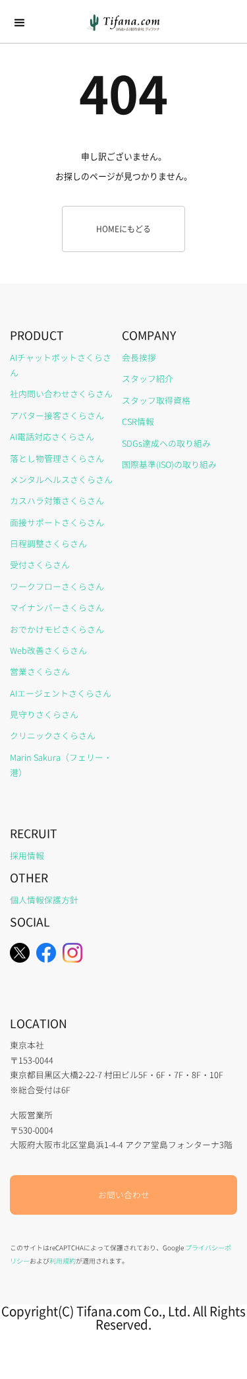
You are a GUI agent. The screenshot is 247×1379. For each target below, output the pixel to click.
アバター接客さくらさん (57, 415)
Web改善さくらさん (48, 650)
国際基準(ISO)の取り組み (169, 464)
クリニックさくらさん (53, 735)
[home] (123, 23)
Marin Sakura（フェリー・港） (61, 765)
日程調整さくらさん (48, 543)
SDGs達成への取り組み (166, 443)
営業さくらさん (40, 671)
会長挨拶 (139, 357)
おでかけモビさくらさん (57, 629)
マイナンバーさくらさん (57, 607)
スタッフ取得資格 (156, 400)
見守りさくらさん (44, 714)
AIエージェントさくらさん (60, 693)
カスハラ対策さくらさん (57, 500)
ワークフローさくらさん (57, 586)
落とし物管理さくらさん (57, 458)
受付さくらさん (40, 564)
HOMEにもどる (123, 228)
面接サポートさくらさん (57, 522)
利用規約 (62, 1261)
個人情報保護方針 (44, 899)
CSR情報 (138, 421)
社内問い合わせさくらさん (61, 393)
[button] (20, 23)
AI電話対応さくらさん (52, 436)
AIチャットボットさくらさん (60, 365)
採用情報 (27, 855)
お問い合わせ (124, 1194)
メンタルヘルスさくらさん (61, 479)
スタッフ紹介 (147, 378)
